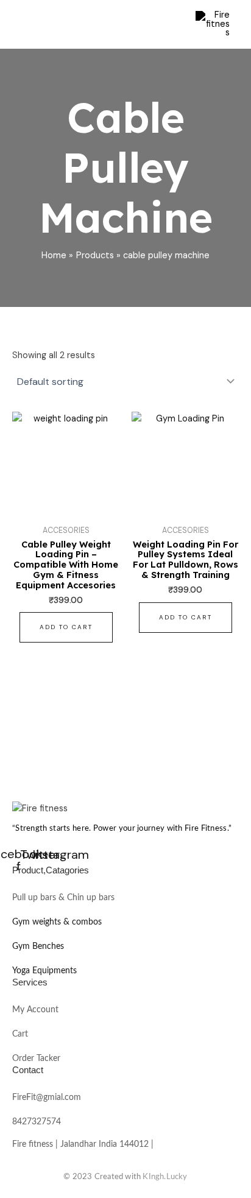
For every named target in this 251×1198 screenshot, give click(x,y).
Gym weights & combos (57, 922)
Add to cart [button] (66, 627)
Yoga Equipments (44, 971)
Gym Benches (38, 946)
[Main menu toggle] (170, 24)
